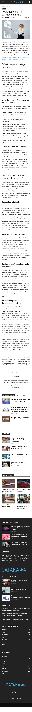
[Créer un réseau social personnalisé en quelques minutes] (6, 598)
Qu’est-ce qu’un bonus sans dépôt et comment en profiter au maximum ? (20, 528)
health (3, 663)
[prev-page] (3, 425)
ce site (14, 155)
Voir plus (15, 470)
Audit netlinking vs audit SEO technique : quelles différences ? (20, 419)
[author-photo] (16, 373)
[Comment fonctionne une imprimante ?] (23, 483)
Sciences (4, 668)
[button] (2, 2)
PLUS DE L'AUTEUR (21, 395)
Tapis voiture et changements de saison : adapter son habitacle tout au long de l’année (16, 609)
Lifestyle (4, 666)
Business (8, 6)
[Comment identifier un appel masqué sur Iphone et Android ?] (6, 590)
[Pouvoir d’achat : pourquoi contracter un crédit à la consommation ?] (6, 440)
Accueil (3, 6)
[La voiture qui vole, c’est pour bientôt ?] (6, 582)
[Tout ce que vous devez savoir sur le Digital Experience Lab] (23, 498)
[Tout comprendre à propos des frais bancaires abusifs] (6, 464)
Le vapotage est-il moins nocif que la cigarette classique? (8, 491)
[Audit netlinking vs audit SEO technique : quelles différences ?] (6, 419)
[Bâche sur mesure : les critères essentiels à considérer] (6, 401)
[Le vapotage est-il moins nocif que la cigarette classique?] (8, 483)
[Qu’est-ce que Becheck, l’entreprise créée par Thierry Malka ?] (6, 456)
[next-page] (5, 425)
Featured (4, 661)
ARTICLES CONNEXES (8, 395)
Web (3, 673)
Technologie (5, 671)
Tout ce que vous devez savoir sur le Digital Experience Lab (23, 506)
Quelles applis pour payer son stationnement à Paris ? (16, 619)
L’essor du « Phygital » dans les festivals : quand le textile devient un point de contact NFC (15, 614)
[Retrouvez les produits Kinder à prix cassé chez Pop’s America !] (6, 537)
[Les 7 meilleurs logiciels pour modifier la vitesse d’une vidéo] (6, 544)
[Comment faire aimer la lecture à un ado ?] (8, 498)
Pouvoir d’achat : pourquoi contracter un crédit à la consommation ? (18, 439)
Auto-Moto (4, 656)
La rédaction (6, 17)
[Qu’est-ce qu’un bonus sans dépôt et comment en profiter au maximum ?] (6, 528)
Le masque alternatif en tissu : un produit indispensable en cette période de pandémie (8, 362)
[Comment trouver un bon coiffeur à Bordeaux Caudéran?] (6, 448)
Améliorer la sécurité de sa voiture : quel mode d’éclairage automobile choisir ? (23, 362)
